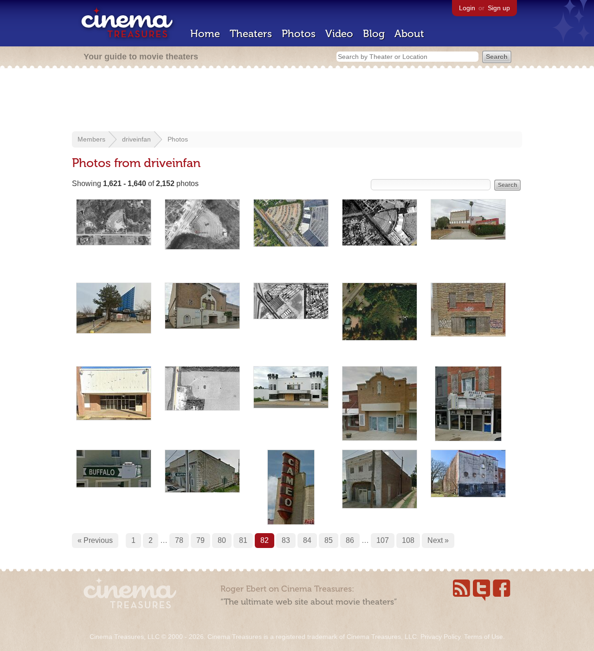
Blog (374, 33)
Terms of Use (483, 636)
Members (91, 139)
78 (179, 540)
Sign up (499, 8)
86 (350, 540)
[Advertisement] (297, 101)
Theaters (251, 33)
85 (328, 540)
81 (243, 540)
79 (200, 540)
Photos (299, 33)
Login (467, 8)
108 (408, 540)
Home (205, 33)
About (409, 33)
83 (286, 540)
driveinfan (136, 139)
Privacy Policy (440, 636)
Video (339, 33)
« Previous (95, 540)
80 (222, 540)
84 (307, 540)
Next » (438, 540)
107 (382, 540)
